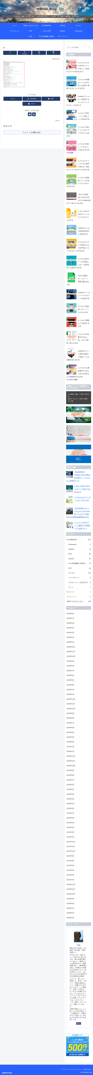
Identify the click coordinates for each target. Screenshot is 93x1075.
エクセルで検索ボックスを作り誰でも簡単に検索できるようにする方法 (77, 84)
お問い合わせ (87, 1069)
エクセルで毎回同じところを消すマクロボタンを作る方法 (77, 182)
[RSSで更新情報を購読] (34, 114)
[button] (53, 53)
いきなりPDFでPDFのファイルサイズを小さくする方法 (77, 215)
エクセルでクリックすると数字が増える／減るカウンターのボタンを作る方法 (77, 165)
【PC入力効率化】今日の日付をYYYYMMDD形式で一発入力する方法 (78, 199)
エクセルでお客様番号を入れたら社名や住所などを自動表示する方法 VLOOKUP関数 (77, 374)
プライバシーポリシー (75, 1069)
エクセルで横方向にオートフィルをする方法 (83, 309)
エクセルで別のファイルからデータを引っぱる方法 (77, 131)
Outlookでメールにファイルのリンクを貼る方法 (84, 295)
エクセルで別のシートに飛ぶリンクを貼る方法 (83, 116)
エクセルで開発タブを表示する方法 (83, 323)
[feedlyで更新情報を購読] (30, 114)
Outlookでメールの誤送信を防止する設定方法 (84, 231)
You (78, 945)
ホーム (65, 1069)
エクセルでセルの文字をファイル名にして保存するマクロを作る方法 (77, 67)
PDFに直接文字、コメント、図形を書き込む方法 (77, 280)
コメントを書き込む (32, 132)
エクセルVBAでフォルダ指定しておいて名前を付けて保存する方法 (77, 263)
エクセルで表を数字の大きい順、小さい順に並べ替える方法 (77, 338)
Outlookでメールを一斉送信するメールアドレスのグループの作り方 (78, 101)
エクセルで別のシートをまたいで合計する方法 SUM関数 (78, 148)
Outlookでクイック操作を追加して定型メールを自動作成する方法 (78, 355)
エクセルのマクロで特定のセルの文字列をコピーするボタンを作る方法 (77, 246)
